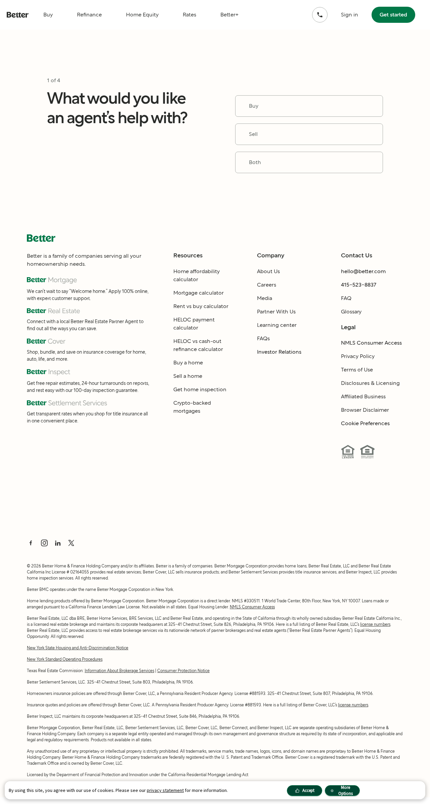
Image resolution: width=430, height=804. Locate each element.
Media (264, 298)
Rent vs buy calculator (200, 306)
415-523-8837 (358, 285)
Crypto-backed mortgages (192, 407)
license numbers (375, 624)
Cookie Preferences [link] (365, 423)
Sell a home (187, 376)
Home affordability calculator (196, 275)
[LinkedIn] (58, 543)
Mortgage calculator (198, 293)
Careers (266, 285)
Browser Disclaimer (365, 410)
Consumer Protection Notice (183, 670)
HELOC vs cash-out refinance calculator (198, 345)
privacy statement (165, 790)
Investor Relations (279, 352)
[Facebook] (31, 543)
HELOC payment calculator (194, 324)
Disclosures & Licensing (370, 383)
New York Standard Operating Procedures (64, 659)
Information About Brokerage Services (119, 670)
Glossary (351, 311)
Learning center (277, 325)
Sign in (349, 14)
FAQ (346, 298)
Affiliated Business (363, 396)
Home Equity (142, 14)
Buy (48, 14)
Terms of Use (357, 369)
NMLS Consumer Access (371, 343)
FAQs (263, 338)
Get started (393, 14)
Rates (189, 14)
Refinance (89, 14)
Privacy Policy (358, 356)
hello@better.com (363, 271)
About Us (268, 271)
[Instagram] (44, 543)
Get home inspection (199, 389)
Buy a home (188, 362)
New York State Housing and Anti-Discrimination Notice (77, 648)
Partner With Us (276, 311)
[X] (71, 543)
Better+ (229, 14)
